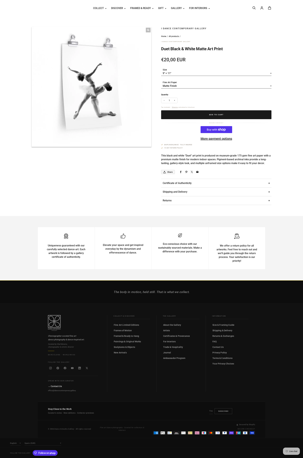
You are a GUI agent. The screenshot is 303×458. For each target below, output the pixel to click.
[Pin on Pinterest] (186, 172)
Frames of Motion (123, 330)
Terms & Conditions (222, 358)
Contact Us (217, 347)
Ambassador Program (174, 358)
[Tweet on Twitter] (192, 172)
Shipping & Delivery (222, 330)
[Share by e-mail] (197, 172)
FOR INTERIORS (198, 8)
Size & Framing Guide (223, 325)
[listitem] (50, 368)
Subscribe (223, 411)
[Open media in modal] (148, 30)
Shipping (175, 107)
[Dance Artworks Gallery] (73, 323)
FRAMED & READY (141, 8)
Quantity (164, 95)
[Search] (254, 8)
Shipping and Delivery (175, 191)
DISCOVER (117, 8)
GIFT (161, 8)
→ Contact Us (55, 386)
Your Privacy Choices (223, 363)
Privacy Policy (219, 352)
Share (170, 172)
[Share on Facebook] (181, 172)
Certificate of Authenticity (177, 183)
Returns (167, 200)
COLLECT (98, 8)
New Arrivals (120, 352)
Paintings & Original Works (127, 341)
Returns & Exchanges (223, 336)
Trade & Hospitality (173, 347)
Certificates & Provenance (176, 336)
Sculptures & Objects (124, 347)
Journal (167, 352)
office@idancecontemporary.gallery (62, 391)
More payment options (216, 138)
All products (174, 36)
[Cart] (269, 8)
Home (163, 36)
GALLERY (176, 8)
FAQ (214, 341)
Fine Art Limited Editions (126, 325)
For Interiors (169, 341)
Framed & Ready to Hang (126, 336)
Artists (166, 330)
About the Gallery (172, 325)
